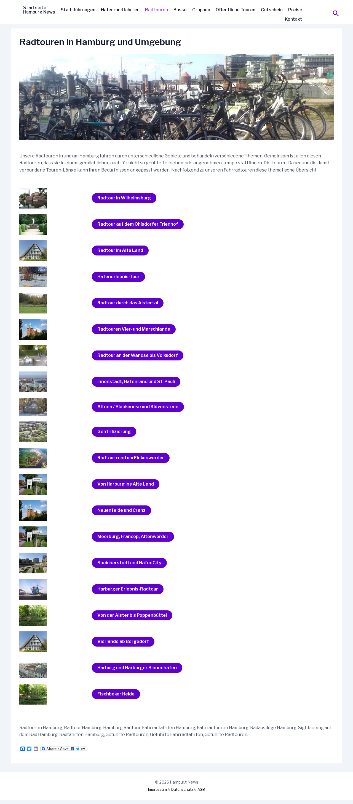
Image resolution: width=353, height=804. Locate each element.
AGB (201, 789)
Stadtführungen (78, 9)
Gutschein (272, 9)
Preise (295, 9)
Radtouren (156, 9)
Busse (180, 9)
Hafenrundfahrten (120, 9)
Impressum (157, 789)
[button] (336, 13)
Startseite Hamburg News (39, 9)
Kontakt (293, 19)
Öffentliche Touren (235, 9)
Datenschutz (182, 789)
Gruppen (201, 9)
